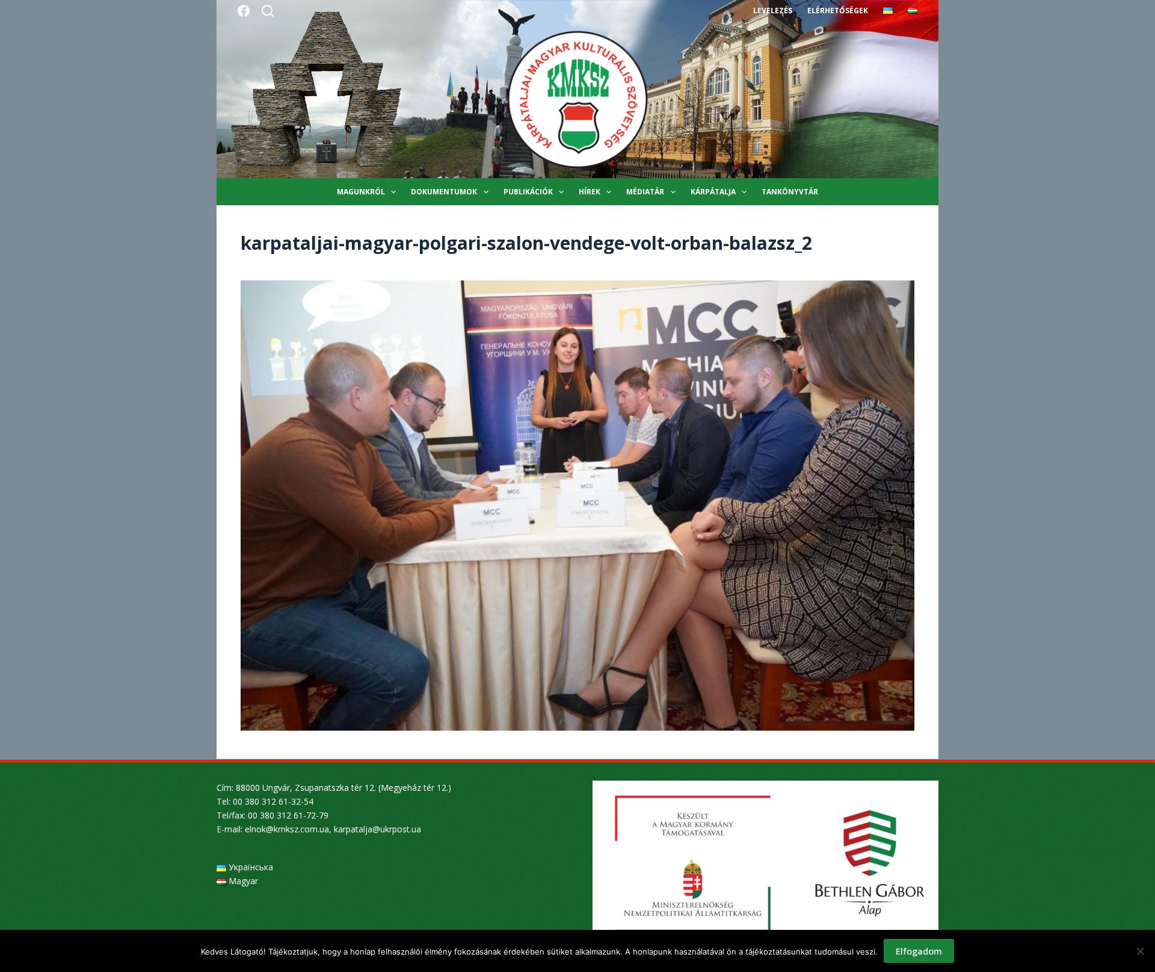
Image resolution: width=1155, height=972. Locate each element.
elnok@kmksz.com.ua (287, 829)
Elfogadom (919, 951)
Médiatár (645, 192)
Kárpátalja (713, 192)
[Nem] (1140, 951)
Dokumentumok (444, 192)
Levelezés (772, 10)
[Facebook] (244, 11)
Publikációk (528, 192)
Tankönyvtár (790, 192)
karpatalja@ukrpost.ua (377, 829)
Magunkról (361, 192)
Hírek (589, 192)
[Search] (268, 11)
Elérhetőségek (837, 10)
